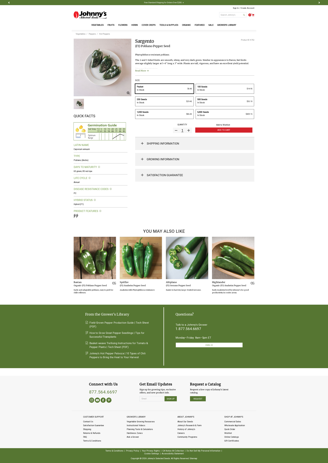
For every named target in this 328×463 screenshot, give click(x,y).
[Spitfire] (141, 258)
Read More (140, 70)
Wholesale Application (234, 425)
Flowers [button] (122, 25)
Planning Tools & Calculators (140, 429)
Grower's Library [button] (227, 25)
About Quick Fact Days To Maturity (99, 167)
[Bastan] (95, 258)
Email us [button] (209, 345)
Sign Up (171, 399)
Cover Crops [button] (149, 25)
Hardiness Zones (135, 433)
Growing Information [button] (163, 159)
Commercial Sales (232, 421)
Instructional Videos (136, 425)
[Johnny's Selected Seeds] (90, 15)
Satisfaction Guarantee (93, 425)
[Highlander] (233, 258)
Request (197, 399)
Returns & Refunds (91, 433)
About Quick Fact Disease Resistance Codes (111, 189)
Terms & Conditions (92, 441)
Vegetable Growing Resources (141, 421)
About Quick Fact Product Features (100, 211)
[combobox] (232, 14)
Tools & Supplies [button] (169, 25)
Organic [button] (186, 25)
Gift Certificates (231, 441)
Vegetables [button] (97, 25)
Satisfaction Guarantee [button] (165, 175)
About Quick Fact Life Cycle (90, 178)
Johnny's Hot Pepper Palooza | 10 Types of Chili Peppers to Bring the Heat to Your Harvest (117, 355)
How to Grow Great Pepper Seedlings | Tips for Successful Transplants (117, 334)
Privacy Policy (132, 451)
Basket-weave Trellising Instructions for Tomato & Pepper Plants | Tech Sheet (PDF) (118, 345)
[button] (9, 2)
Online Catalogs (231, 437)
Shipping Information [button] (163, 143)
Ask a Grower (133, 437)
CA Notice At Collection (173, 451)
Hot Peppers (104, 34)
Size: (137, 80)
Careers (181, 433)
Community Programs (187, 437)
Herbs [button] (134, 25)
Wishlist (228, 433)
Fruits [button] (110, 25)
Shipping (87, 429)
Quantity (182, 124)
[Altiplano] (187, 258)
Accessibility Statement (173, 453)
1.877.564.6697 (188, 329)
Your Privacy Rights (151, 451)
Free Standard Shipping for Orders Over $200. (163, 3)
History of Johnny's (186, 429)
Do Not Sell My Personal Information (203, 451)
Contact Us (88, 421)
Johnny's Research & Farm (189, 425)
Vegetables (80, 34)
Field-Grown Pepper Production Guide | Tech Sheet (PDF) (119, 324)
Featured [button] (200, 25)
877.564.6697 (103, 392)
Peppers (92, 34)
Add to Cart (223, 130)
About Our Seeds (185, 421)
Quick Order (229, 429)
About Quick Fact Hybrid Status (95, 200)
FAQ (85, 437)
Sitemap (193, 458)
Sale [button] (210, 25)
